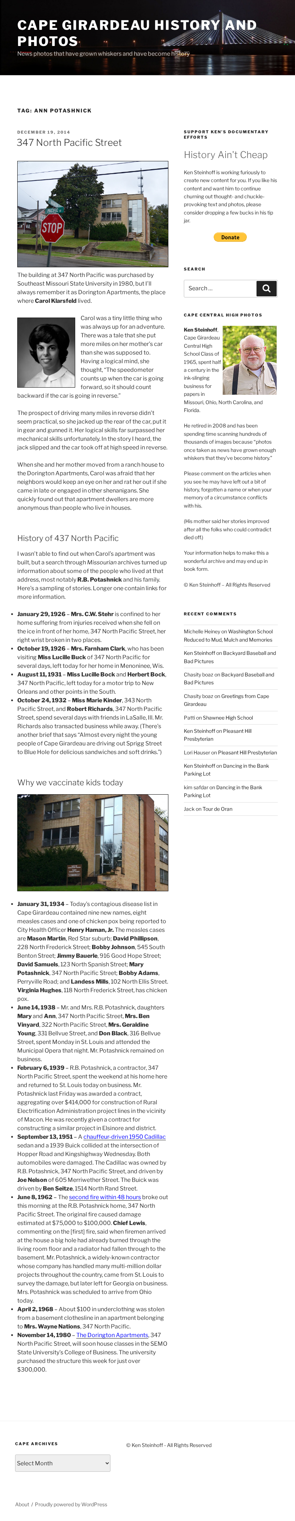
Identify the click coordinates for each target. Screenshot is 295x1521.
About (22, 1504)
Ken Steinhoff (199, 653)
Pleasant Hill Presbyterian (247, 752)
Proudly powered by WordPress (71, 1504)
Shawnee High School (228, 718)
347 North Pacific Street (69, 142)
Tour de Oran (217, 809)
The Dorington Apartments (112, 1335)
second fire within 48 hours (105, 1197)
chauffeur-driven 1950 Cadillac (124, 1136)
